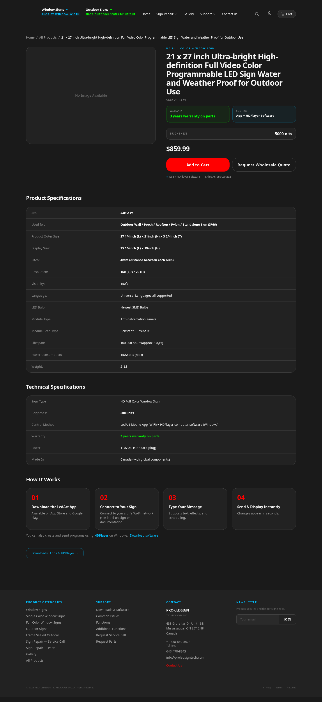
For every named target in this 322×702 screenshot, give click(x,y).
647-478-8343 (176, 651)
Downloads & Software (112, 610)
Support (206, 14)
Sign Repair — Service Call (45, 641)
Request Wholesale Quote (263, 164)
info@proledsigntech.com (185, 657)
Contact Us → (176, 665)
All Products (48, 37)
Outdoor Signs (36, 629)
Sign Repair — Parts (40, 648)
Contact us (229, 14)
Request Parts (106, 641)
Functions (103, 622)
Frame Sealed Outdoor (42, 635)
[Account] (270, 14)
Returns (291, 687)
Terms (279, 687)
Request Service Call (111, 635)
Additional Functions (111, 629)
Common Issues (108, 616)
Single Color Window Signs (45, 616)
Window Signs (36, 610)
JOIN (287, 619)
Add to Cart (198, 164)
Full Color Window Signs (44, 622)
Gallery (189, 14)
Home (146, 14)
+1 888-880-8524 (178, 642)
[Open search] (258, 14)
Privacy (267, 687)
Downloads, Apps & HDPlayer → (55, 553)
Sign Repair (164, 14)
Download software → (146, 535)
